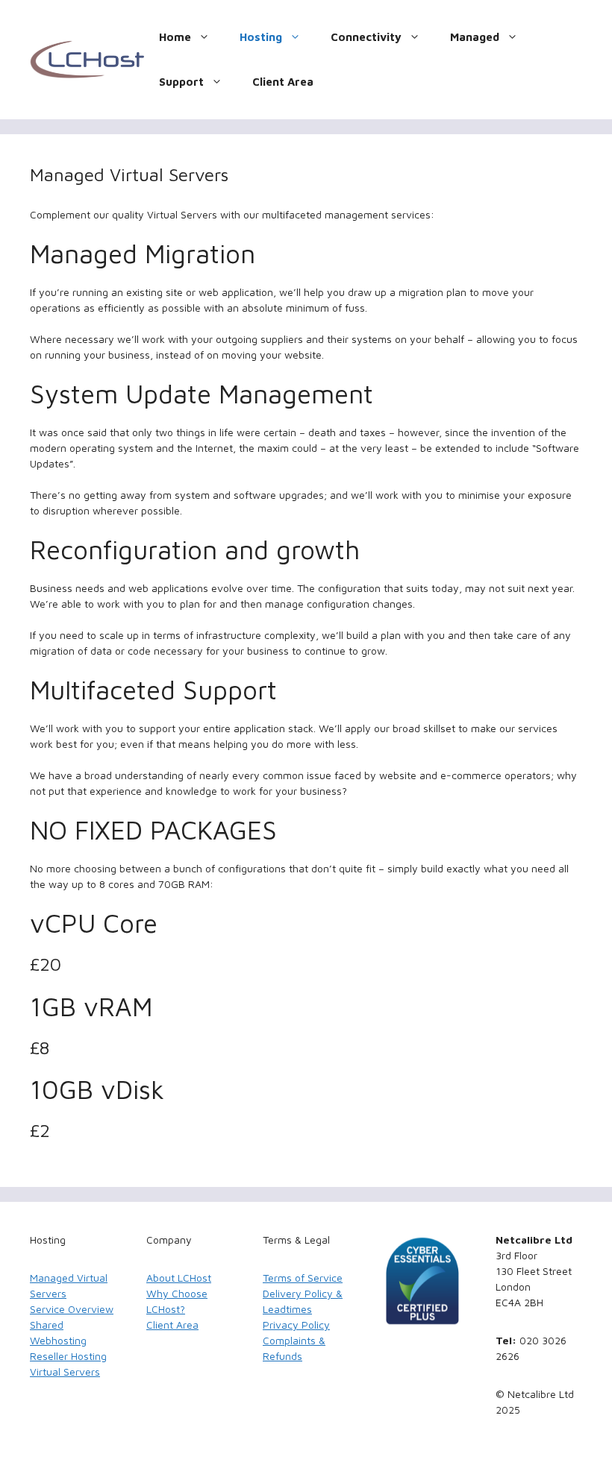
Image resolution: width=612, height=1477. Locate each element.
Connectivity (366, 37)
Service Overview (71, 1309)
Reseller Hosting (68, 1356)
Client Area (282, 81)
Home (175, 37)
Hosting (261, 37)
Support (181, 81)
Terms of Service (303, 1277)
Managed (474, 37)
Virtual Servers (65, 1371)
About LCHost (178, 1277)
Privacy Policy (296, 1324)
